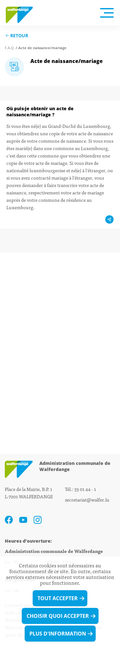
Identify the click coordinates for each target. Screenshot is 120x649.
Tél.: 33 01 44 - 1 (80, 489)
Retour (19, 36)
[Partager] (109, 219)
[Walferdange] (22, 12)
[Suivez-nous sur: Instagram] (38, 520)
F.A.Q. (10, 47)
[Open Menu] (107, 13)
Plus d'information (57, 633)
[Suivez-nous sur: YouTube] (23, 520)
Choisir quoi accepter (58, 615)
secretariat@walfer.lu (87, 499)
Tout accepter (57, 598)
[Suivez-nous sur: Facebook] (9, 520)
